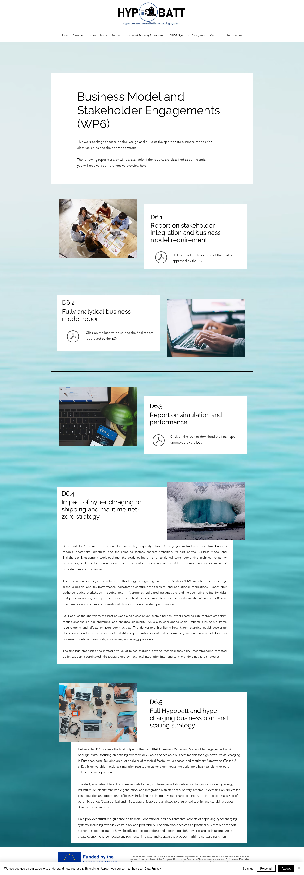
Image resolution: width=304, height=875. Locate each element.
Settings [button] (248, 868)
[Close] (299, 868)
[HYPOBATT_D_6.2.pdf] (73, 337)
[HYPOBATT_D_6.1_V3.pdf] (161, 258)
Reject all (266, 868)
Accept (286, 868)
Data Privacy (152, 868)
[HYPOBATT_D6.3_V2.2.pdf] (159, 441)
